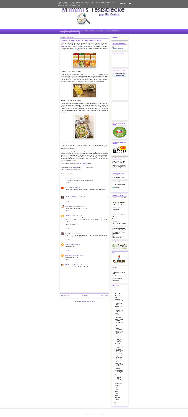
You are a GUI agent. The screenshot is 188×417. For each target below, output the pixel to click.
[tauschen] (116, 234)
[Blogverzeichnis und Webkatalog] (120, 233)
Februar (117, 397)
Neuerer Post (65, 295)
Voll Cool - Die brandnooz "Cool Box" (119, 333)
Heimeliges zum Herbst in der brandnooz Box (119, 302)
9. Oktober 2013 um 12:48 (76, 233)
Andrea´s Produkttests (119, 197)
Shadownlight (68, 255)
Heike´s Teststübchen (119, 204)
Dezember (118, 293)
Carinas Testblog (117, 200)
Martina (67, 178)
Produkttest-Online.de (119, 214)
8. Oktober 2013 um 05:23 (80, 196)
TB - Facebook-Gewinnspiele (70, 32)
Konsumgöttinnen (119, 190)
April (116, 393)
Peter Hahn (116, 280)
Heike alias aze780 (69, 197)
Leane (66, 244)
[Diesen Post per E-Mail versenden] (87, 167)
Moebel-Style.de (117, 278)
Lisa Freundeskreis (119, 184)
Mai (116, 391)
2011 (116, 404)
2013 (116, 292)
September (118, 383)
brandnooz (117, 187)
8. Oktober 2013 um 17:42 (76, 215)
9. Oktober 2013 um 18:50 (78, 255)
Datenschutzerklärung (112, 30)
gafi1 (66, 187)
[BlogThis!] (88, 167)
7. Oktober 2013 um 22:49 (75, 178)
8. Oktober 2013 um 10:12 (79, 206)
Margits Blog (116, 209)
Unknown (67, 215)
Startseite (64, 30)
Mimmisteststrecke (116, 45)
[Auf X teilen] (90, 167)
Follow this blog (119, 75)
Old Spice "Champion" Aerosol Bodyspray (119, 351)
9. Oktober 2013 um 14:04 (74, 244)
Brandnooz (67, 169)
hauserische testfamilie (119, 202)
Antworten (67, 182)
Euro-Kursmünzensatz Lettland (119, 315)
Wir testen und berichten (119, 223)
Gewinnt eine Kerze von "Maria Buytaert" (118, 339)
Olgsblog (67, 264)
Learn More (122, 4)
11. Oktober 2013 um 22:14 (75, 264)
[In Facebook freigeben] (91, 167)
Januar (117, 399)
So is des (115, 216)
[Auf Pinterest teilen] (92, 167)
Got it (129, 4)
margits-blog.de (68, 206)
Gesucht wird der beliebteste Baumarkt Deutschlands (119, 358)
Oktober (117, 297)
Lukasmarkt (118, 336)
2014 (116, 290)
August (117, 385)
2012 (116, 402)
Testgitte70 (116, 221)
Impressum (100, 30)
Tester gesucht (73, 169)
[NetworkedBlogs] (120, 73)
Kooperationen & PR (76, 30)
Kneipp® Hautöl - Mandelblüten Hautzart (119, 345)
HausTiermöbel (117, 275)
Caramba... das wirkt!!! (119, 320)
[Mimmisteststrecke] (113, 47)
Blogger (103, 414)
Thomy (79, 169)
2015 (116, 288)
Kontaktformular (89, 30)
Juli (116, 387)
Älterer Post (104, 295)
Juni (116, 389)
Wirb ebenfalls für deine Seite (118, 48)
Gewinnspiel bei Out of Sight (119, 273)
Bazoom (115, 269)
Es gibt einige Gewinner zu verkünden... (119, 371)
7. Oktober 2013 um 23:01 (73, 187)
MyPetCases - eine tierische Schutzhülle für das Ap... (119, 309)
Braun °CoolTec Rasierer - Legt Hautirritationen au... (119, 378)
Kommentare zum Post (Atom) (87, 301)
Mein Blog (67, 233)
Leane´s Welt (116, 207)
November (118, 295)
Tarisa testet (116, 218)
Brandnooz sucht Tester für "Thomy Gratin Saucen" (119, 366)
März (117, 395)
